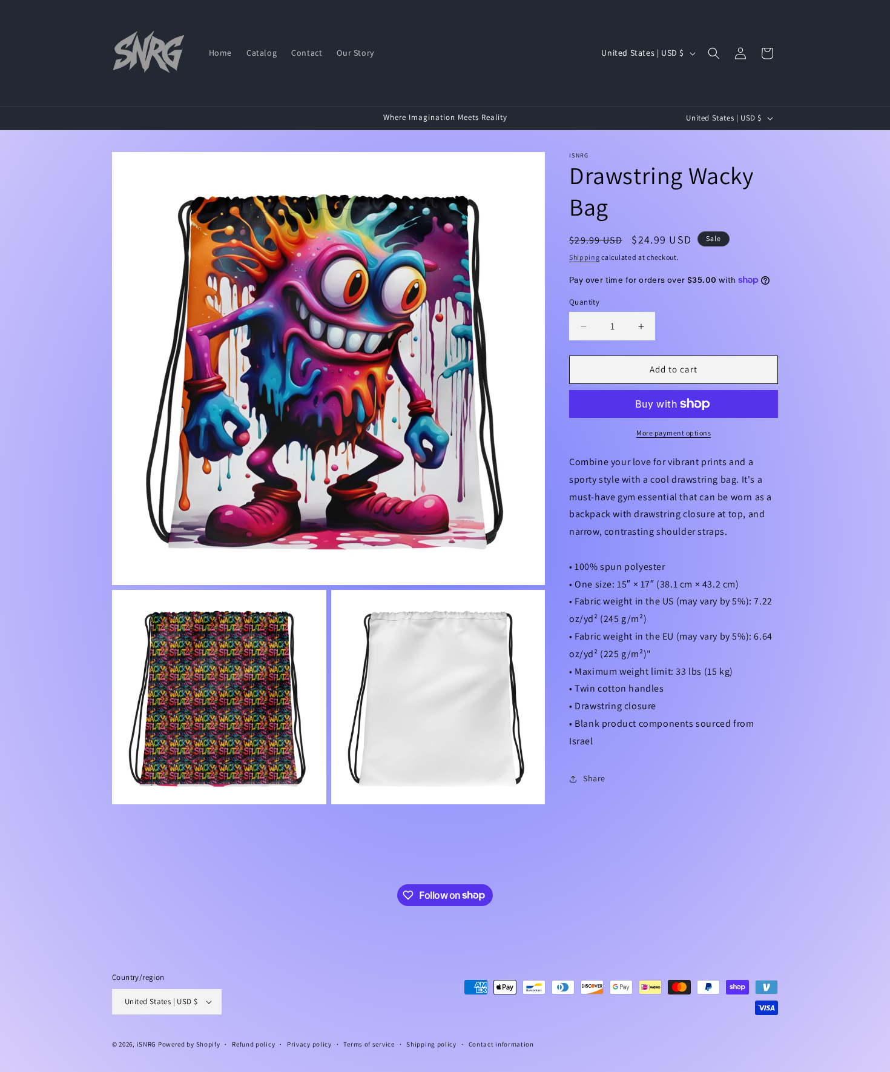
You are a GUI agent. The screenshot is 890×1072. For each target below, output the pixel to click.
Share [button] (594, 778)
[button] (713, 53)
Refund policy (253, 1044)
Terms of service (368, 1044)
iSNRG (147, 1044)
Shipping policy (431, 1044)
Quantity (584, 302)
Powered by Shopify (189, 1044)
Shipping (584, 257)
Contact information (501, 1044)
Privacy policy (309, 1044)
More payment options (673, 432)
